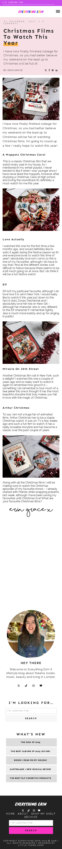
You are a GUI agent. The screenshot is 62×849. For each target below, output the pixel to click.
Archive (31, 817)
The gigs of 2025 (30, 742)
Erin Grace (15, 70)
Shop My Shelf (43, 813)
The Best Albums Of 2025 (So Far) (30, 751)
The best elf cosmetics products (30, 778)
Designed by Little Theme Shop (36, 844)
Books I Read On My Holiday (30, 760)
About (23, 813)
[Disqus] (31, 566)
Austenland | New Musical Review (30, 769)
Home (10, 813)
